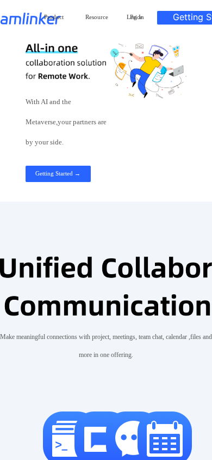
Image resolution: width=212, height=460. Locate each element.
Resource (96, 17)
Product (54, 17)
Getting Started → (57, 173)
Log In (135, 17)
